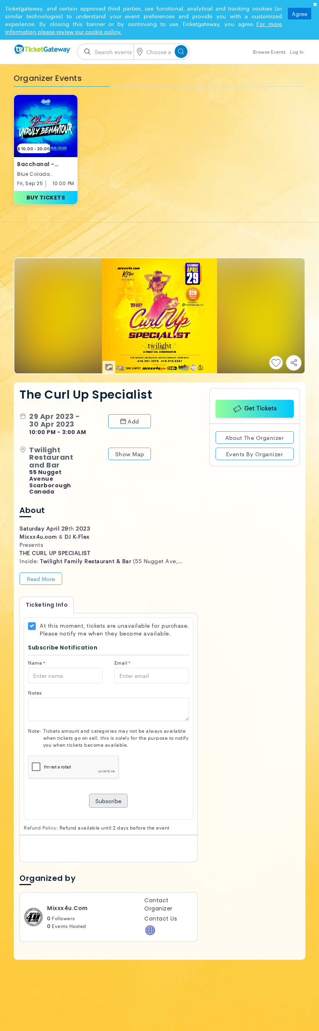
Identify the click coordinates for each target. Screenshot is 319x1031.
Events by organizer (254, 453)
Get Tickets (260, 407)
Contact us (160, 918)
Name (37, 662)
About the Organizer (254, 437)
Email (122, 662)
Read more (41, 579)
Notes (35, 692)
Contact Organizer (158, 904)
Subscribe (108, 801)
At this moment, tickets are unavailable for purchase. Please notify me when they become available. (114, 629)
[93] (42, 49)
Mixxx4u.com (67, 908)
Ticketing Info (47, 605)
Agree (299, 14)
